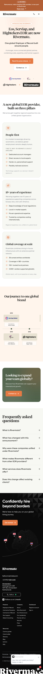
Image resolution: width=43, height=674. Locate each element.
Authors (5, 642)
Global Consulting (8, 618)
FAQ (4, 644)
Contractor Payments (9, 610)
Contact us (20, 68)
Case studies (6, 634)
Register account (34, 607)
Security (19, 620)
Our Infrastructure (22, 612)
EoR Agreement (6, 657)
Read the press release (20, 61)
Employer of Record (8, 607)
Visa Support (6, 615)
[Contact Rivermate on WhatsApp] (34, 14)
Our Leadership (21, 615)
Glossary (5, 636)
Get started (9, 523)
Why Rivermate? (21, 610)
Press (18, 623)
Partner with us (21, 618)
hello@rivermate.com (10, 576)
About (18, 607)
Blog (4, 639)
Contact (19, 625)
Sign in (31, 610)
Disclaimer (5, 654)
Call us (11, 594)
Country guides (7, 631)
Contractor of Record (9, 612)
